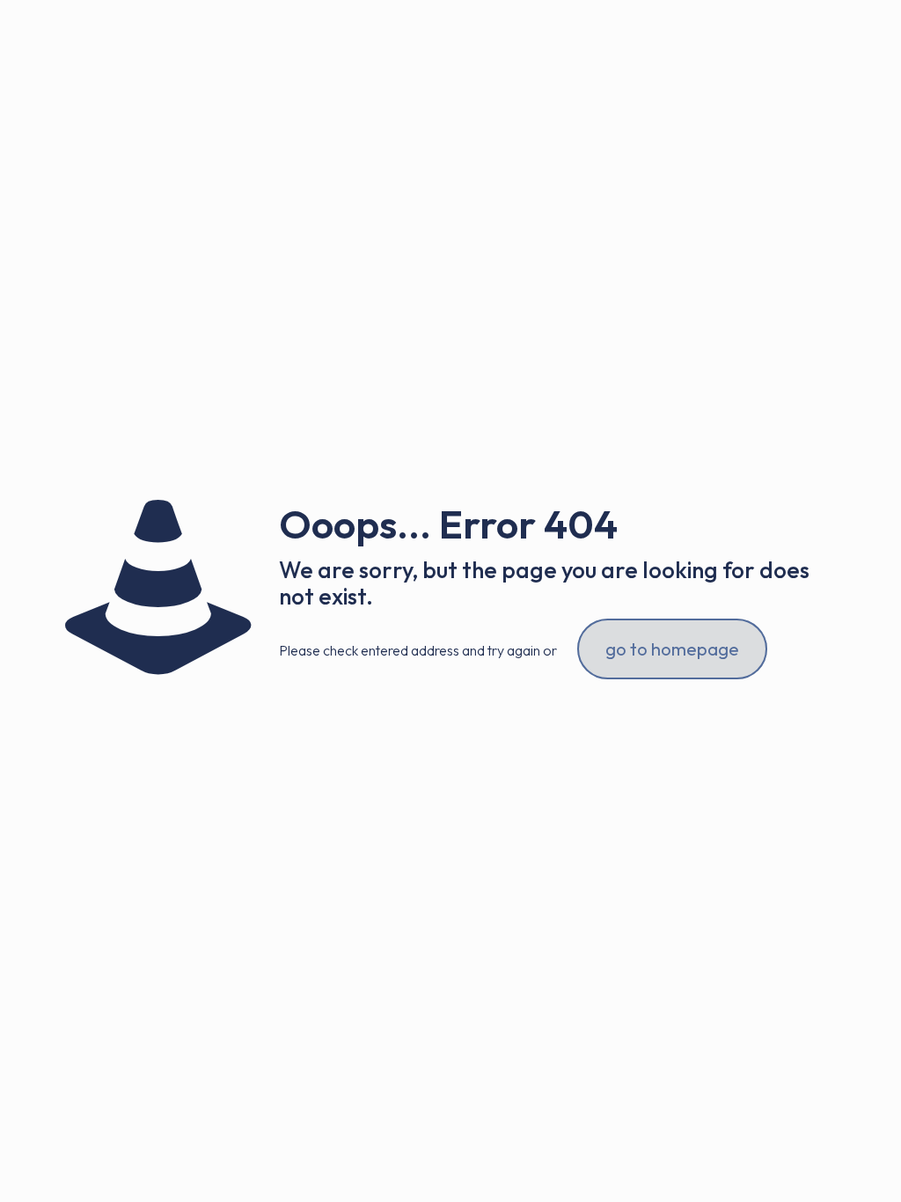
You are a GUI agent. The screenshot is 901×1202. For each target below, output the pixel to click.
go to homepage (672, 649)
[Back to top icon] (816, 1165)
